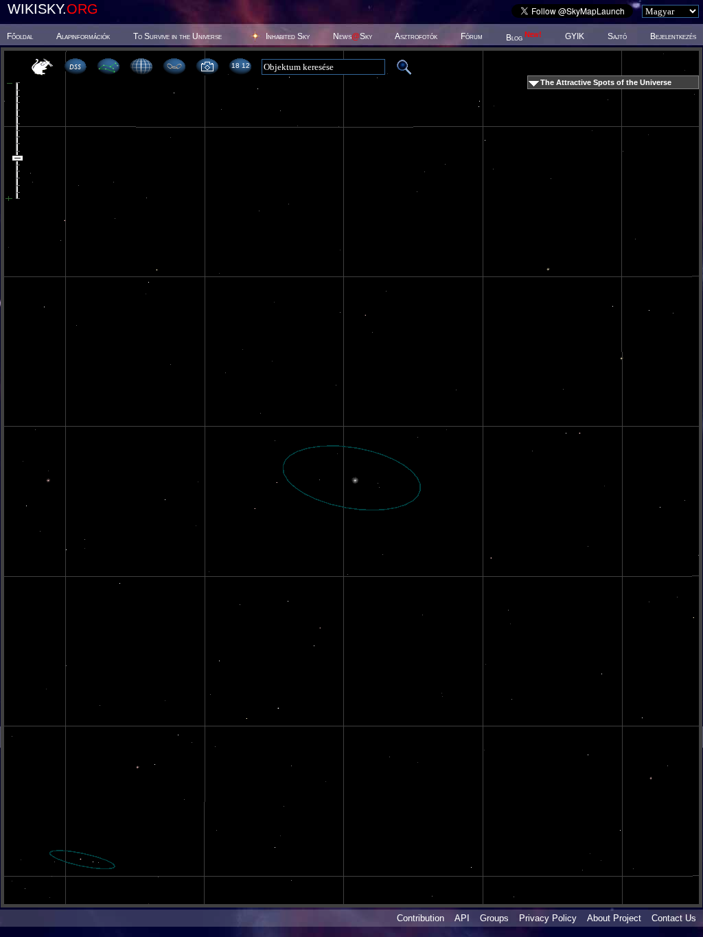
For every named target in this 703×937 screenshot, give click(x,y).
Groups (494, 918)
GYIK (574, 36)
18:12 (240, 65)
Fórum (472, 36)
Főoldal (20, 36)
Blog (524, 38)
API (462, 918)
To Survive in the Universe (177, 36)
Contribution (420, 918)
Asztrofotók (416, 36)
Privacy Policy (548, 918)
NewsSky (352, 36)
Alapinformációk (83, 36)
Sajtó (617, 36)
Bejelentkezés (673, 36)
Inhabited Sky (288, 36)
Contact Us (674, 918)
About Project (614, 918)
